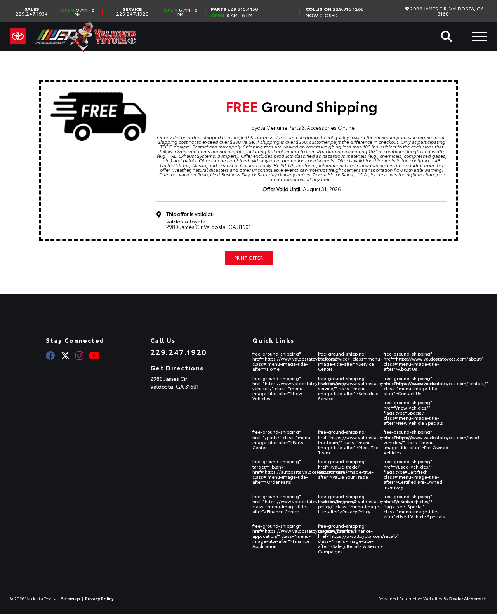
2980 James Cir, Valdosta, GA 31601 (446, 11)
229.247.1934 (32, 11)
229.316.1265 (335, 9)
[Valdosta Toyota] (85, 36)
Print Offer (249, 257)
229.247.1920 (132, 11)
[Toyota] (18, 36)
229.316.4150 (234, 9)
